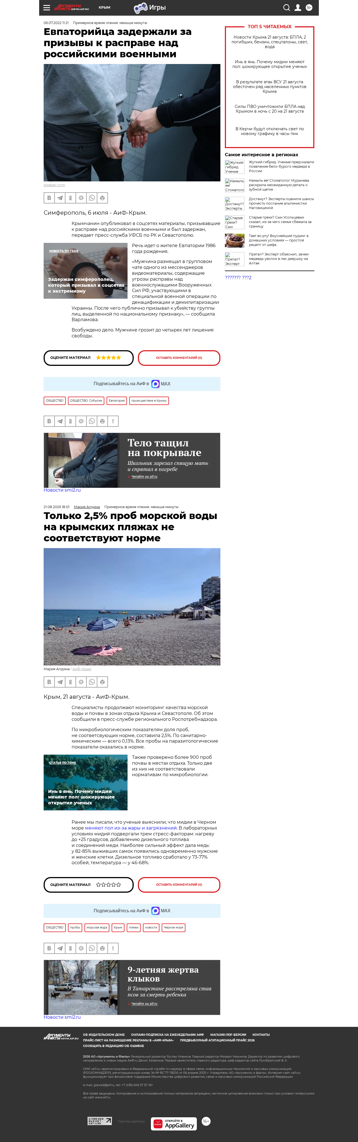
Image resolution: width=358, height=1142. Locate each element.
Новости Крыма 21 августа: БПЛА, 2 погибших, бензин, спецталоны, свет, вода (270, 42)
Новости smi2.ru (62, 490)
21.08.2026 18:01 (56, 507)
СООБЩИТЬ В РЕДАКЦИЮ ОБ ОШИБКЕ (113, 1046)
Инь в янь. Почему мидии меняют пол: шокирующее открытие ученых (269, 64)
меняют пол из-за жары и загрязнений (131, 828)
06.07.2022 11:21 (56, 23)
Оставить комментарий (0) (179, 358)
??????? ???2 (238, 277)
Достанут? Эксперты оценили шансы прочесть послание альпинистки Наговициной (281, 203)
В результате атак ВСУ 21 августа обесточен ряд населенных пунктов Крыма (270, 87)
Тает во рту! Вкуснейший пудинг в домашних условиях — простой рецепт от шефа (278, 240)
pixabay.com (54, 185)
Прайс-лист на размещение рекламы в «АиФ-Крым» (128, 1040)
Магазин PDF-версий (228, 1035)
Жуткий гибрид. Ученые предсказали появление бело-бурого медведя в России (281, 166)
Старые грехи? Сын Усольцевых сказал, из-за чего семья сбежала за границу (280, 221)
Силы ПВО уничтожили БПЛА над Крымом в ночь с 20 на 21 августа (270, 109)
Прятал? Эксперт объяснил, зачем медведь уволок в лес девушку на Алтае (278, 258)
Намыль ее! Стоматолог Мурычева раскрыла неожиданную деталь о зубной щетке (279, 184)
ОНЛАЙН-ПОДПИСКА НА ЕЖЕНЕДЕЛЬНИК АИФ (167, 1035)
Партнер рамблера (131, 1121)
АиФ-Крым (81, 669)
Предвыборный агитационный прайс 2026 (217, 1040)
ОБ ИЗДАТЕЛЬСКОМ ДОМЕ (104, 1035)
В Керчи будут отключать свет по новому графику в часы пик (269, 131)
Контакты (261, 1035)
